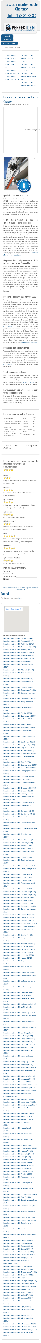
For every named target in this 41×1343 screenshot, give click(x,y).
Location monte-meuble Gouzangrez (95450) (19, 926)
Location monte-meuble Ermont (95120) (17, 877)
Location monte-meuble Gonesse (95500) (18, 920)
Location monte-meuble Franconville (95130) (19, 892)
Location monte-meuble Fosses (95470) (17, 889)
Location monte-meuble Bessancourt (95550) (19, 716)
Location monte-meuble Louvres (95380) (18, 1041)
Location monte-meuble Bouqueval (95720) (19, 745)
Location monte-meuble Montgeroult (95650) (19, 1090)
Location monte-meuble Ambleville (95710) (18, 644)
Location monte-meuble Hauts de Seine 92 (27, 58)
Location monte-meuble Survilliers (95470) (18, 1266)
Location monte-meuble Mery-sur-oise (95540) (20, 1085)
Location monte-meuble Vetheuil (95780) (18, 1295)
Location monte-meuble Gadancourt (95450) (19, 906)
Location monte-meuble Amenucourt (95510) (19, 647)
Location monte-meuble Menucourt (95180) (19, 1079)
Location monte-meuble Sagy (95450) (17, 1197)
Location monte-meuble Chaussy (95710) (18, 791)
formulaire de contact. (29, 342)
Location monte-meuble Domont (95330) (18, 843)
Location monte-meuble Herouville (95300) (18, 955)
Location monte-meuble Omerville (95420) (18, 1154)
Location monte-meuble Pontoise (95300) (18, 1171)
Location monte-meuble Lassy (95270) (17, 995)
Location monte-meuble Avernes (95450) (18, 678)
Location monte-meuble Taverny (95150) (18, 1269)
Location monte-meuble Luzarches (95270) (19, 1044)
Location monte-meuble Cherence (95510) (18, 802)
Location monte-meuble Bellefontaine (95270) (19, 699)
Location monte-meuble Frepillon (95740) (18, 900)
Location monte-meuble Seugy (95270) (17, 1258)
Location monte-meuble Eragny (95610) (17, 874)
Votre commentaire (9, 576)
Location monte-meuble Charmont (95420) (18, 776)
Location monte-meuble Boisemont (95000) (19, 727)
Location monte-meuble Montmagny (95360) (19, 1102)
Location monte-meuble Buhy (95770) (17, 762)
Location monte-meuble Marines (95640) (18, 1065)
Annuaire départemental (11, 588)
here (19, 598)
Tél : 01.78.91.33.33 (21, 15)
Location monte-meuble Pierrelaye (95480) (18, 1165)
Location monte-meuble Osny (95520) (17, 1157)
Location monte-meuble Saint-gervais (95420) (20, 1217)
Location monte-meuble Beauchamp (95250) (19, 690)
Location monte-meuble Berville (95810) (17, 713)
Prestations (7, 40)
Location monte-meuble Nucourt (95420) (18, 1151)
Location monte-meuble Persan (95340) (17, 1162)
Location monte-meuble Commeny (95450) (19, 811)
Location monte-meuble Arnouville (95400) (18, 655)
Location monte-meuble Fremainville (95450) (19, 895)
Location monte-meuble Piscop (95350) (17, 1168)
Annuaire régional (25, 588)
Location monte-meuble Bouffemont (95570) (19, 742)
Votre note (6, 574)
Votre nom (6, 571)
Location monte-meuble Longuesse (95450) (19, 1039)
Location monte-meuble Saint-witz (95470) (18, 1243)
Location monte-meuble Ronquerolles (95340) (20, 1194)
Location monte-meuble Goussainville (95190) (20, 923)
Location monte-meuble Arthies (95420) (17, 661)
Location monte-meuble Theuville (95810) (18, 1275)
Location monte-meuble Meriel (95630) (17, 1082)
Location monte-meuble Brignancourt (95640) (19, 753)
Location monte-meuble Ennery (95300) (17, 857)
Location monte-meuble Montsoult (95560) (18, 1113)
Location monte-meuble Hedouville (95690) (19, 949)
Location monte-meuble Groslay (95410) (18, 935)
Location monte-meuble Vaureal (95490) (18, 1289)
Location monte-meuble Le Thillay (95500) (18, 1033)
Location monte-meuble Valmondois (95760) (19, 1283)
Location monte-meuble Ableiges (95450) (18, 638)
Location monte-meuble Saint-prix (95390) (18, 1240)
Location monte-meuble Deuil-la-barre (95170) (20, 840)
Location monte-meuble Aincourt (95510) (18, 641)
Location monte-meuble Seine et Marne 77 (10, 64)
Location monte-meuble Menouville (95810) (19, 1076)
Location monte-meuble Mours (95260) (17, 1116)
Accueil (7, 36)
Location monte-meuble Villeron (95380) (17, 1315)
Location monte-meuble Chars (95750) (17, 779)
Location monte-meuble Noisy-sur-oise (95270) (20, 1148)
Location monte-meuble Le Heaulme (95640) (19, 1004)
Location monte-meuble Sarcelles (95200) (18, 1252)
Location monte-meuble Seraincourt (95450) (19, 1255)
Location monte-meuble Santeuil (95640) (18, 1249)
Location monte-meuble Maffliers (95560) (18, 1047)
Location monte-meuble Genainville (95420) (19, 915)
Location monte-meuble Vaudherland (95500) (19, 1286)
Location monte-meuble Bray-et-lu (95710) (18, 748)
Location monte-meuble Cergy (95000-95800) (20, 768)
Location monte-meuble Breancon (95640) (18, 750)
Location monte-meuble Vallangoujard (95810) (20, 1281)
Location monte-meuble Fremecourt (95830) (19, 897)
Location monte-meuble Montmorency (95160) (20, 1105)
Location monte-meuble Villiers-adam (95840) (19, 1324)
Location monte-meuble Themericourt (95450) (20, 1272)
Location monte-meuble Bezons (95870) (17, 725)
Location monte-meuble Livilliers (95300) (18, 1036)
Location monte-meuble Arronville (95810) (18, 658)
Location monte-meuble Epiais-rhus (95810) (19, 866)
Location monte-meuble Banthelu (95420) (18, 687)
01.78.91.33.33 (8, 327)
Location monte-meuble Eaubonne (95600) (19, 846)
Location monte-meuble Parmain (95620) (18, 1160)
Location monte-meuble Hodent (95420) (17, 958)
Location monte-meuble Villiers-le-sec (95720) (20, 1330)
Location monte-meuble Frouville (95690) (18, 903)
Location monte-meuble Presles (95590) (17, 1174)
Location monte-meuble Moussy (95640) (18, 1119)
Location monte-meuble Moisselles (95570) (19, 1088)
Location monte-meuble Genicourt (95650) (18, 918)
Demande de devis (9, 43)
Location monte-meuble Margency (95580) (18, 1062)
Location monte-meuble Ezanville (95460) (18, 880)
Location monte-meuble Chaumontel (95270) (19, 788)
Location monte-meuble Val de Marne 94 (29, 76)
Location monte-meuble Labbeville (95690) (18, 992)
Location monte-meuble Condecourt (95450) (19, 814)
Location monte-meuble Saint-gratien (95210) (19, 1220)
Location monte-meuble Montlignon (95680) (19, 1099)
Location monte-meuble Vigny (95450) (17, 1307)
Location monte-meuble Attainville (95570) (18, 670)
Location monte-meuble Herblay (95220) (18, 952)
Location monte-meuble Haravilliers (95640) (19, 944)
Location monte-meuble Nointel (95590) (17, 1145)
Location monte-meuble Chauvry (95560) (18, 794)
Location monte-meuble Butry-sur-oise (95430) (20, 765)
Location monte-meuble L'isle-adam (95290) (19, 972)
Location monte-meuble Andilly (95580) (17, 650)
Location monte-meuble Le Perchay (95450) (19, 1013)
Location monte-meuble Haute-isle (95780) (18, 946)
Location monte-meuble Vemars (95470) (18, 1292)
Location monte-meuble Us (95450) (16, 1278)
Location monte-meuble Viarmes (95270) (18, 1298)
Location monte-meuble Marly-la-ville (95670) (19, 1067)
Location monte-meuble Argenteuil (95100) (18, 653)
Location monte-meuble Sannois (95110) (18, 1246)
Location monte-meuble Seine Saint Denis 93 (28, 67)
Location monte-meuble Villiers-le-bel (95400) (19, 1327)
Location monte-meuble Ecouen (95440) (18, 848)
